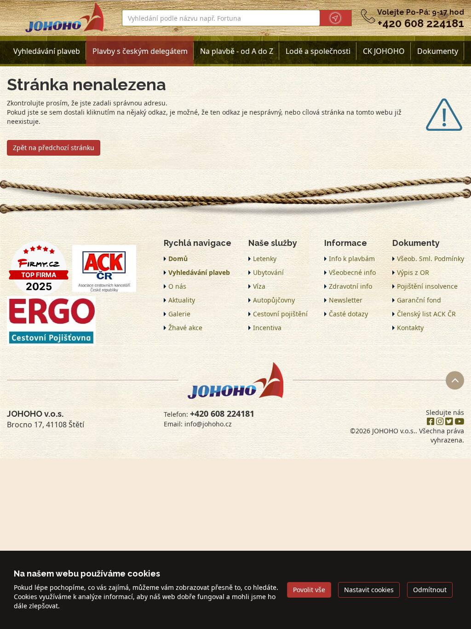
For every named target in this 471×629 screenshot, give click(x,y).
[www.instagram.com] (439, 421)
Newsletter (345, 300)
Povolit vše (309, 589)
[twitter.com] (449, 421)
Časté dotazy (348, 313)
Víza (259, 286)
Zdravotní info (350, 286)
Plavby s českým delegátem (140, 51)
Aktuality (181, 300)
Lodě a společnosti (318, 51)
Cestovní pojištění (280, 313)
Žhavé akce (185, 327)
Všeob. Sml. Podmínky (430, 258)
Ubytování (268, 272)
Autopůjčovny (274, 300)
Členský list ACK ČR (426, 313)
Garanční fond (419, 300)
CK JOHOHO (384, 51)
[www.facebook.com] (430, 421)
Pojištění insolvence (427, 286)
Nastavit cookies (369, 589)
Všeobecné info (352, 272)
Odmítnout (430, 589)
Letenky (264, 258)
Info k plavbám (352, 258)
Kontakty (410, 327)
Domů (178, 258)
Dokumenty (437, 51)
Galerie (179, 313)
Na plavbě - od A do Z (236, 51)
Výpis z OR (413, 272)
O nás (177, 286)
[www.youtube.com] (459, 421)
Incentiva (267, 327)
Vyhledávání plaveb (46, 51)
